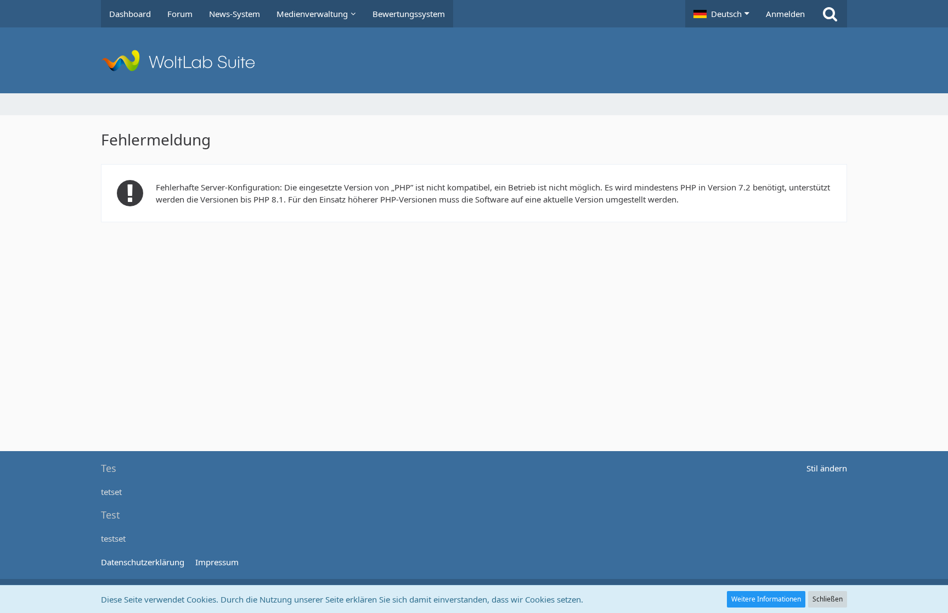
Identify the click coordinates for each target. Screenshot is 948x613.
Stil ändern (826, 468)
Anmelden (785, 13)
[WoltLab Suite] (474, 60)
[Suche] (830, 13)
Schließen (827, 599)
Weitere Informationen (766, 599)
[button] (721, 13)
